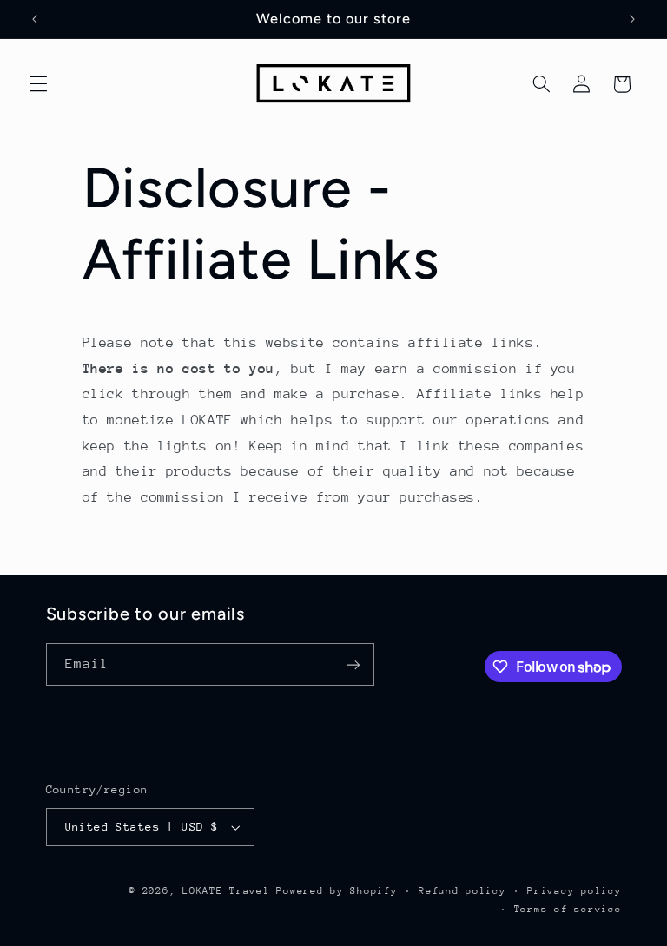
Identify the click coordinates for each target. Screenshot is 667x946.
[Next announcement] (632, 19)
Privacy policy (574, 891)
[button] (38, 84)
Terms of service (568, 909)
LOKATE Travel (226, 891)
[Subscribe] (353, 664)
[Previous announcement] (35, 19)
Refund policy (462, 891)
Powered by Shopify (336, 891)
